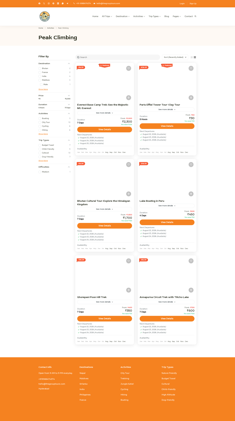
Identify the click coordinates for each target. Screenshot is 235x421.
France (83, 400)
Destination (122, 16)
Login (182, 3)
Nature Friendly (169, 373)
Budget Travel (168, 378)
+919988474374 (47, 379)
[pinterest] (53, 4)
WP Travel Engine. (132, 415)
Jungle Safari (127, 384)
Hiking (124, 394)
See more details (103, 113)
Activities (138, 16)
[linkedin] (58, 4)
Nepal (82, 373)
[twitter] (44, 4)
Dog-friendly (168, 400)
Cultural (166, 384)
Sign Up (193, 3)
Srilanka (83, 384)
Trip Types (154, 16)
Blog (166, 16)
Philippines (85, 394)
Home (95, 16)
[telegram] (67, 4)
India (82, 389)
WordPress (157, 415)
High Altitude (168, 394)
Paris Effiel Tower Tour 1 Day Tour (160, 104)
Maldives (84, 378)
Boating (124, 400)
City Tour (125, 373)
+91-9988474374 (83, 3)
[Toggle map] (128, 97)
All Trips (106, 16)
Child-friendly (169, 389)
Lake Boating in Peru (152, 200)
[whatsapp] (63, 4)
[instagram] (49, 4)
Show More (43, 89)
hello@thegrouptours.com (108, 3)
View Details (105, 129)
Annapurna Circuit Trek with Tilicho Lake (164, 297)
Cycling (124, 389)
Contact (189, 16)
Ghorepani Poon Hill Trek (91, 297)
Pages (176, 16)
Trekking (125, 378)
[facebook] (39, 4)
